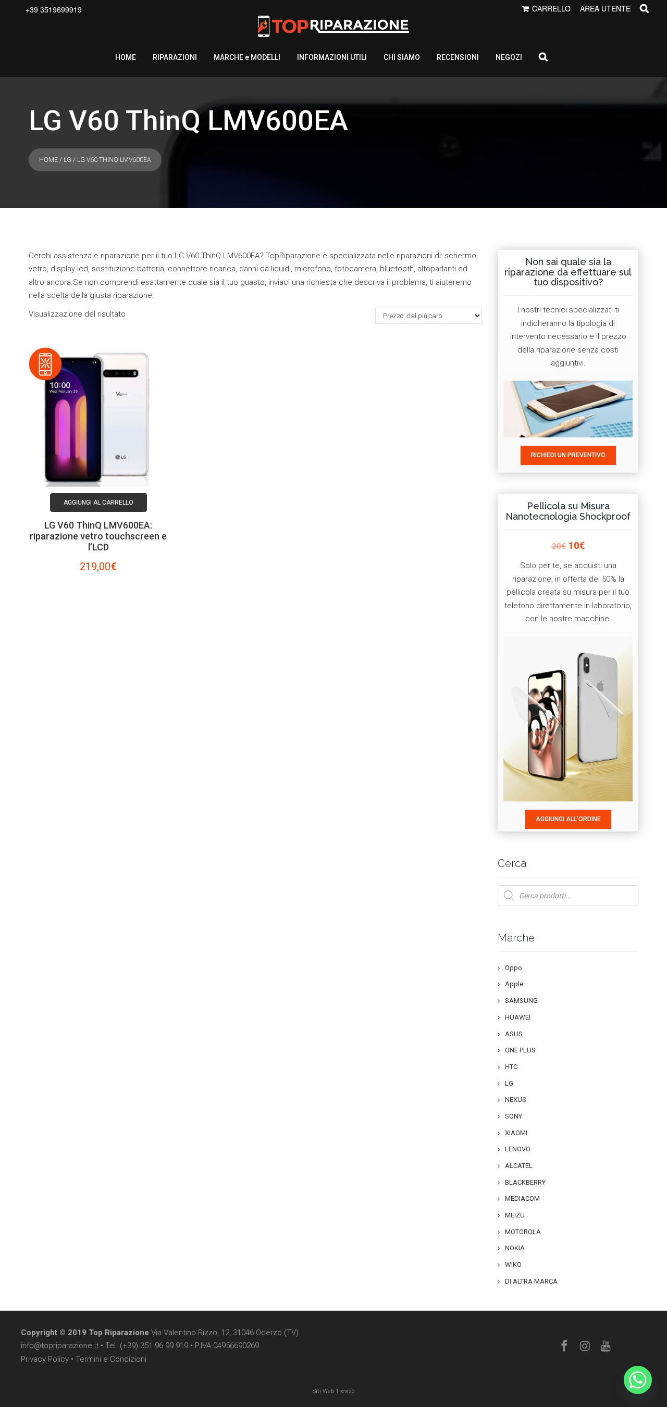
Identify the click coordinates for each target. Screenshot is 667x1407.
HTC (511, 1067)
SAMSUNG (521, 1000)
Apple (514, 984)
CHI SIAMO (402, 57)
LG (67, 160)
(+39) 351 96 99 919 (154, 1345)
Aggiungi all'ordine (568, 819)
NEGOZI (509, 57)
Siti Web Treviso (333, 1391)
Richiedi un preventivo (568, 455)
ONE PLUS (520, 1050)
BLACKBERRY (525, 1182)
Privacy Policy (45, 1359)
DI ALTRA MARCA (531, 1281)
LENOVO (517, 1149)
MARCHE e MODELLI (247, 57)
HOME (125, 57)
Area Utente (605, 8)
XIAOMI (516, 1133)
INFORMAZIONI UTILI (332, 57)
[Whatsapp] (638, 1380)
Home (48, 160)
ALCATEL (519, 1166)
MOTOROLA (523, 1232)
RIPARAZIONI (175, 57)
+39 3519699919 (54, 9)
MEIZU (515, 1215)
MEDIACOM (522, 1198)
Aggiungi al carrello (98, 502)
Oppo (513, 968)
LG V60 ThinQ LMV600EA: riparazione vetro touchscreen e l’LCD (98, 536)
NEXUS (515, 1099)
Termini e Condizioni (111, 1359)
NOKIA (515, 1248)
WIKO (513, 1264)
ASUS (514, 1034)
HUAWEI (517, 1017)
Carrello (551, 8)
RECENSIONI (458, 57)
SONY (513, 1116)
